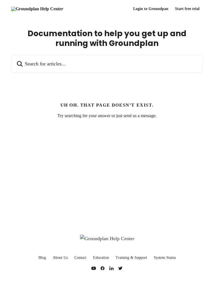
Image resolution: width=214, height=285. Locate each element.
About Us (60, 257)
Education (101, 257)
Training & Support (131, 257)
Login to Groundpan (150, 9)
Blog (42, 257)
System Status (165, 257)
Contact (80, 257)
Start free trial (187, 9)
